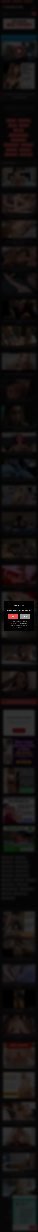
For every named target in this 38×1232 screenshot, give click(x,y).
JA (13, 616)
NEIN (25, 616)
